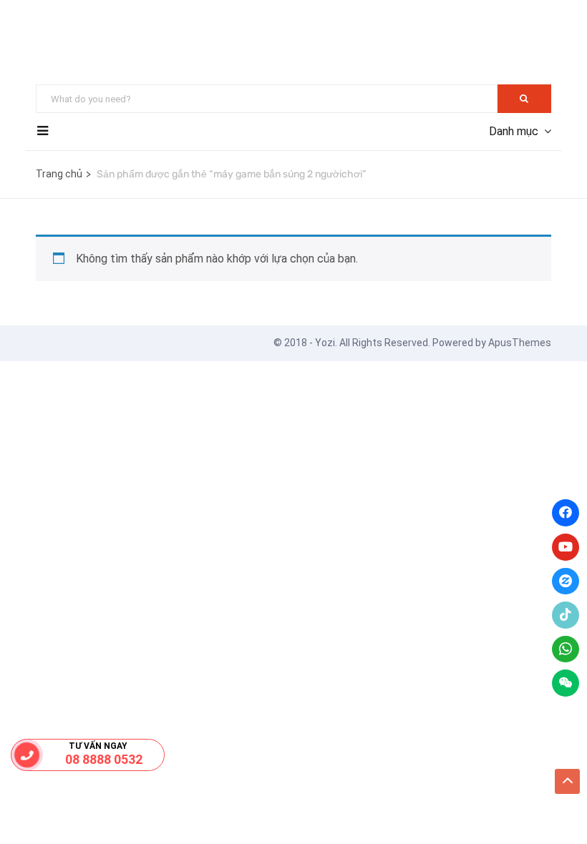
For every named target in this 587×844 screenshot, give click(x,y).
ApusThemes (519, 342)
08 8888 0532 (103, 759)
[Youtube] (565, 547)
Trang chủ (59, 174)
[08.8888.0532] (26, 755)
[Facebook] (565, 513)
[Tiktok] (565, 615)
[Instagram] (565, 581)
